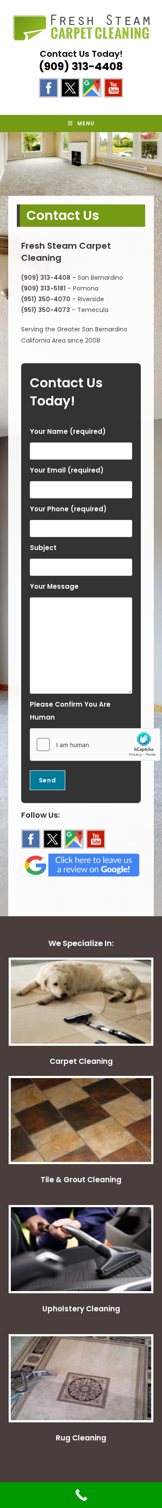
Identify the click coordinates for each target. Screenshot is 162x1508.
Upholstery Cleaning (81, 1309)
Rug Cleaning (81, 1438)
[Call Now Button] (81, 1495)
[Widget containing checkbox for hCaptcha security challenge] (95, 744)
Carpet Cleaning (81, 1061)
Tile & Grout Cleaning (81, 1179)
